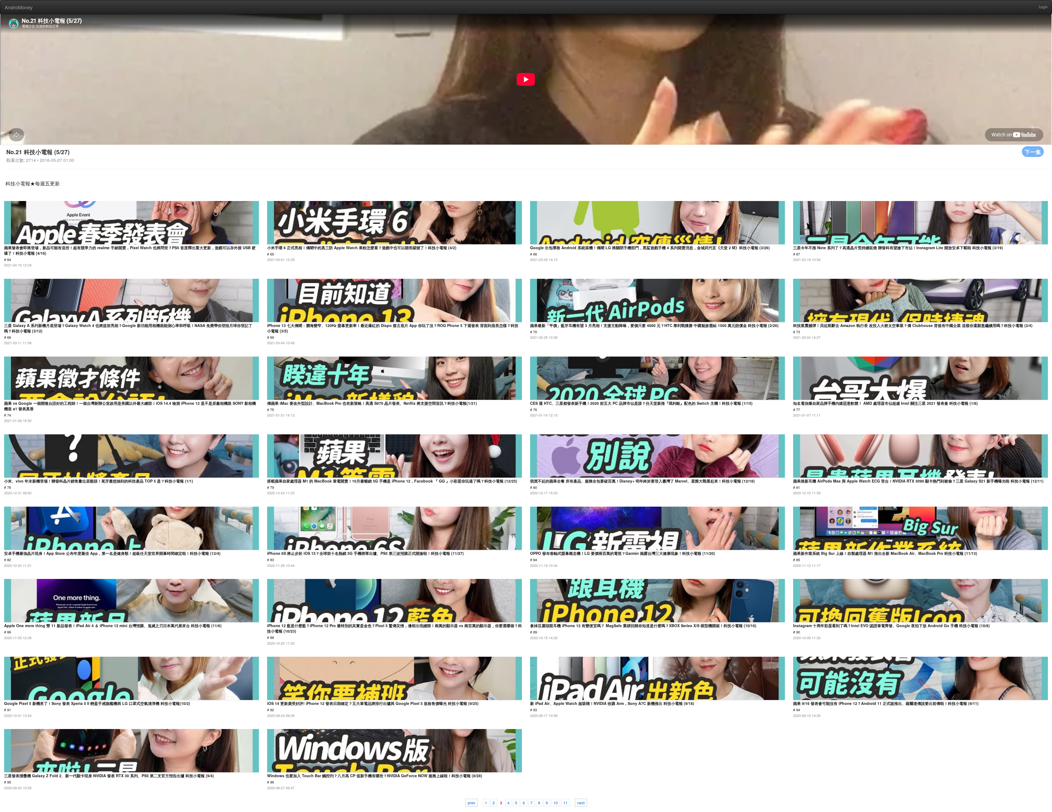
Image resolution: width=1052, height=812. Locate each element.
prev (471, 802)
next (581, 802)
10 (555, 802)
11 (565, 802)
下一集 (1033, 152)
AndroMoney (19, 7)
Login (1043, 7)
